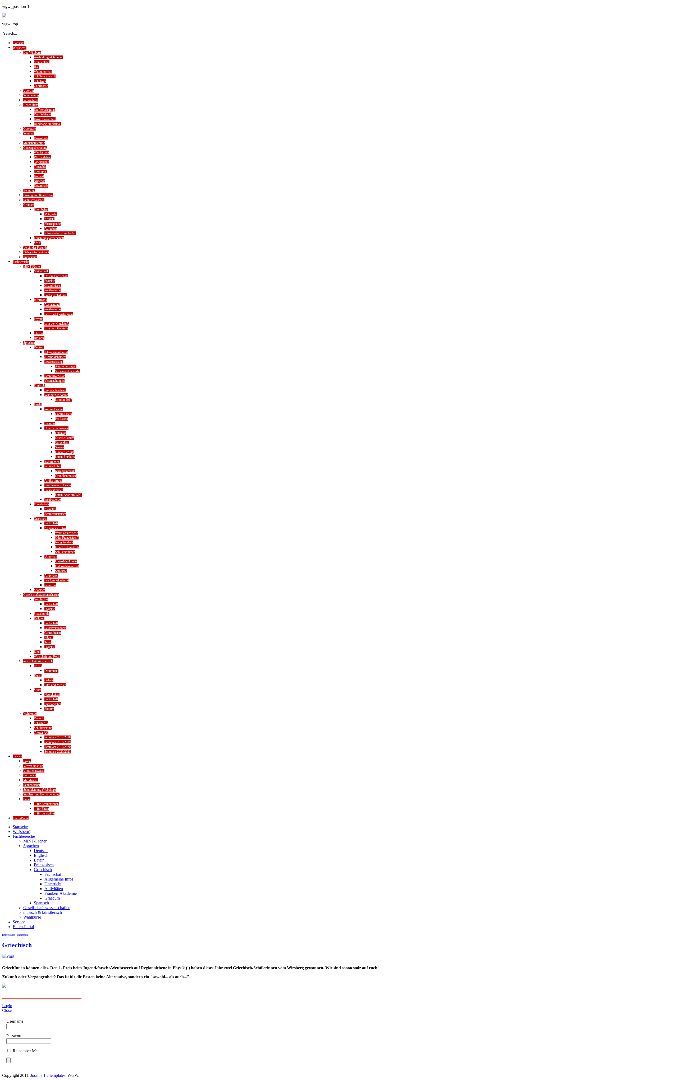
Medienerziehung (34, 143)
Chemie (38, 333)
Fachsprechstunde (55, 295)
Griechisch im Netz (67, 547)
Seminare (61, 571)
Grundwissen (52, 285)
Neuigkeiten (52, 694)
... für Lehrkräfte (44, 813)
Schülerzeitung (43, 728)
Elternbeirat (41, 209)
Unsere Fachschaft (56, 276)
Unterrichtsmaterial (67, 566)
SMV (37, 243)
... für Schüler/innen (46, 804)
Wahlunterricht (43, 71)
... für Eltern (41, 809)
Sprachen (29, 343)
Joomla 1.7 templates (47, 1075)
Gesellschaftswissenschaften (41, 595)
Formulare (29, 775)
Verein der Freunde (35, 247)
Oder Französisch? (67, 537)
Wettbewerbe (52, 290)
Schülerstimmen (65, 552)
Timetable (40, 167)
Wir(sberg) (19, 48)
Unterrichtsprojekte (56, 428)
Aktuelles (50, 509)
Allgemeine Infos (55, 528)
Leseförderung (53, 362)
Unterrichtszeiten (33, 770)
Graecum (50, 585)
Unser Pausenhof (45, 119)
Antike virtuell (53, 480)
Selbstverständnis (55, 628)
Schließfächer (31, 785)
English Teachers (55, 390)
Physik (38, 319)
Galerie (48, 680)
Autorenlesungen (65, 366)
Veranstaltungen (54, 381)
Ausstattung (52, 304)
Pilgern (48, 637)
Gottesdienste (52, 633)
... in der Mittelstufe (56, 323)
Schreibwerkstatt (54, 376)
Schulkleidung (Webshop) (39, 790)
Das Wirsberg (32, 52)
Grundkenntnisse (65, 476)
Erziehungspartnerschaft (49, 238)
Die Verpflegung (44, 109)
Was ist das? (41, 152)
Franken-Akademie (56, 580)
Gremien (28, 205)
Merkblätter (30, 780)
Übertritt (28, 90)
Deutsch (39, 347)
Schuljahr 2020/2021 (57, 751)
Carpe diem (62, 442)
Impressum (30, 257)
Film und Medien (55, 685)
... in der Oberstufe (56, 328)
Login (27, 761)
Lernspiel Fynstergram (58, 314)
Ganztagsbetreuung (35, 148)
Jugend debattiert (55, 357)
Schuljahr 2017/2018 (57, 737)
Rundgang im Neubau (47, 124)
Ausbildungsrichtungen (48, 57)
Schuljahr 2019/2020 (57, 747)
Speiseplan (40, 171)
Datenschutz (8, 934)
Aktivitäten (51, 576)
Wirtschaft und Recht (47, 656)
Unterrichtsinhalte (66, 561)
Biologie (39, 338)
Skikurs (49, 709)
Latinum (49, 423)
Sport (37, 690)
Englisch (39, 385)
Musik (38, 666)
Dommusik (51, 671)
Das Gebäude (42, 114)
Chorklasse (41, 86)
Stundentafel (41, 62)
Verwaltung (30, 100)
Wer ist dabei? (42, 157)
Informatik (40, 300)
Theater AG (41, 732)
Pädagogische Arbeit (36, 252)
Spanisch (39, 590)
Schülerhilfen (52, 466)
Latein (38, 404)
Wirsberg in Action (56, 395)
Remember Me (25, 1051)
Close (7, 1010)
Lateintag (60, 433)
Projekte (49, 281)
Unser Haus (30, 105)
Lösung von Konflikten (38, 195)
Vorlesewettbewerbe (67, 371)
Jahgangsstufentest (56, 352)
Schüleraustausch (45, 76)
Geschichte (41, 599)
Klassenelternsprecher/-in (60, 233)
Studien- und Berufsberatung (41, 794)
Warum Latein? (53, 409)
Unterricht (50, 556)
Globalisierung (64, 452)
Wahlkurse (29, 713)
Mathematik (41, 271)
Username (14, 1021)
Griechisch (40, 518)
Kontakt (39, 176)
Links (26, 799)
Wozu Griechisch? (66, 533)
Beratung (29, 190)
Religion (39, 618)
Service (17, 756)
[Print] (8, 956)
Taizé (47, 642)
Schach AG (41, 723)
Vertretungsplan (33, 766)
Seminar (28, 133)
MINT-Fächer (32, 266)
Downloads (41, 138)
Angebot (39, 181)
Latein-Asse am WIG (68, 495)
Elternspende (52, 224)
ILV (36, 67)
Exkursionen (52, 461)
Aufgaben (50, 228)
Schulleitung (31, 95)
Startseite (18, 43)
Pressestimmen (53, 490)
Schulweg (40, 81)
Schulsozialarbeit (33, 200)
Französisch (41, 504)
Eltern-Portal (21, 818)
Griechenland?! (64, 438)
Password (14, 1036)
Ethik (37, 652)
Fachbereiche (21, 262)
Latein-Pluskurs (65, 457)
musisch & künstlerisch (38, 661)
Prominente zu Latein (57, 485)
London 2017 (63, 400)
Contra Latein (63, 414)
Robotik (39, 718)
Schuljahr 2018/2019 (57, 742)
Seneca (59, 447)
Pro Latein (61, 419)
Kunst (38, 675)
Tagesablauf (41, 162)
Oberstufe (29, 129)
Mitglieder (50, 214)
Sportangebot (52, 704)
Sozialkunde (41, 614)
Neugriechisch (64, 542)
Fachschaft (51, 523)
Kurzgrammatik (65, 471)
